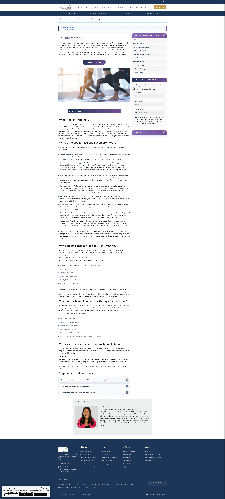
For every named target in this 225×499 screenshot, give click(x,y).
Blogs (164, 2)
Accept (40, 494)
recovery (65, 57)
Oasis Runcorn (117, 484)
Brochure (148, 467)
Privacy (146, 494)
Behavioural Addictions (87, 461)
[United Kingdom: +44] (136, 113)
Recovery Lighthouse (77, 487)
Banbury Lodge (62, 484)
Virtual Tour (149, 464)
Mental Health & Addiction (88, 467)
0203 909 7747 (65, 463)
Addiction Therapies (108, 461)
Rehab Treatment (106, 7)
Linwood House (95, 484)
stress (69, 322)
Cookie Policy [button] (40, 490)
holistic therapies (98, 294)
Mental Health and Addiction (138, 7)
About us (79, 7)
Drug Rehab (105, 454)
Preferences (11, 494)
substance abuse (110, 292)
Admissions (127, 461)
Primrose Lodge (129, 484)
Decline (26, 494)
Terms (152, 494)
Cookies (158, 494)
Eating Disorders (121, 7)
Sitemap (165, 494)
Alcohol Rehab (106, 451)
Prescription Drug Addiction (88, 457)
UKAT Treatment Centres (153, 457)
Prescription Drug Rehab (109, 457)
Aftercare (104, 467)
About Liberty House (129, 451)
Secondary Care (106, 464)
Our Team (126, 457)
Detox (96, 7)
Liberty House (84, 484)
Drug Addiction (84, 454)
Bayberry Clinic (73, 484)
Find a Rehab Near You (152, 454)
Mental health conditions (69, 265)
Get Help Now (159, 7)
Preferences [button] (33, 492)
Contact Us (148, 451)
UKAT (99, 487)
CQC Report (127, 454)
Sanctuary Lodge (91, 487)
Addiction (89, 7)
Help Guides (158, 2)
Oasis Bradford (106, 484)
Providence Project (63, 487)
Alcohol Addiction (85, 451)
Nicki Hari (105, 406)
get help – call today (94, 62)
